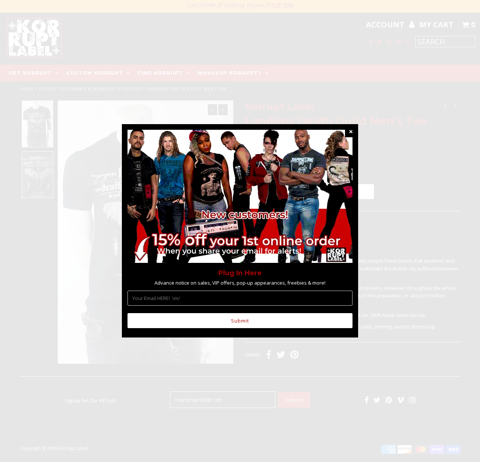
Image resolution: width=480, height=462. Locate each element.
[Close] (350, 131)
